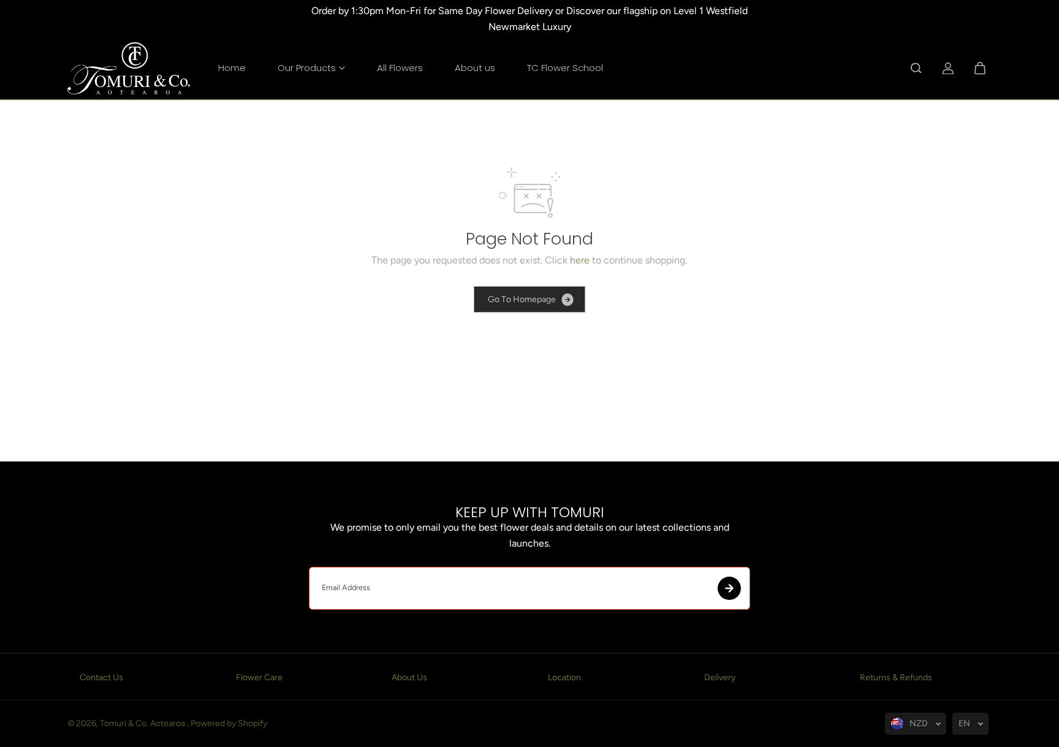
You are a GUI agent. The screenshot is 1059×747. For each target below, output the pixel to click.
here (580, 260)
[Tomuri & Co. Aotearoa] (128, 68)
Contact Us (101, 677)
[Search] (916, 68)
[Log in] (948, 68)
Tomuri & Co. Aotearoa (143, 723)
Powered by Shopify (229, 723)
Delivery (719, 677)
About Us (409, 677)
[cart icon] (980, 68)
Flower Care (259, 677)
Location (564, 677)
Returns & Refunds (896, 677)
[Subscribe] (729, 588)
